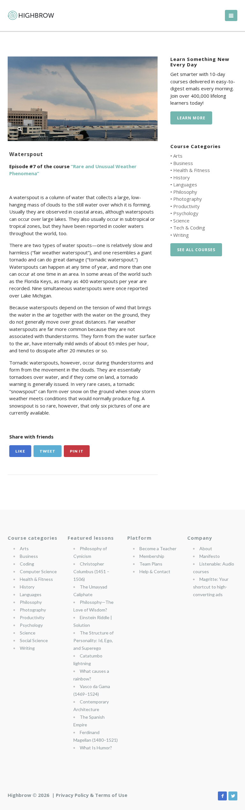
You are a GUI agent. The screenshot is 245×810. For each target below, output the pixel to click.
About (205, 548)
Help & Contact (154, 571)
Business (183, 163)
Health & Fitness (191, 170)
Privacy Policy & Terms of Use (91, 795)
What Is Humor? (96, 747)
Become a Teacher (157, 548)
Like (20, 451)
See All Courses (196, 249)
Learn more (191, 118)
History (181, 177)
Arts (177, 156)
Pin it (77, 451)
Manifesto (209, 556)
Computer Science (38, 571)
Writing (181, 235)
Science (181, 220)
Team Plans (150, 563)
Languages (185, 184)
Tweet (48, 451)
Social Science (34, 640)
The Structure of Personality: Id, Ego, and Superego (93, 640)
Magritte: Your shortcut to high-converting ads (210, 586)
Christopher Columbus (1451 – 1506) (91, 571)
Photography (187, 199)
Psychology (185, 213)
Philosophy (185, 192)
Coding (27, 563)
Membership (151, 556)
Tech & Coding (189, 227)
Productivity (186, 206)
